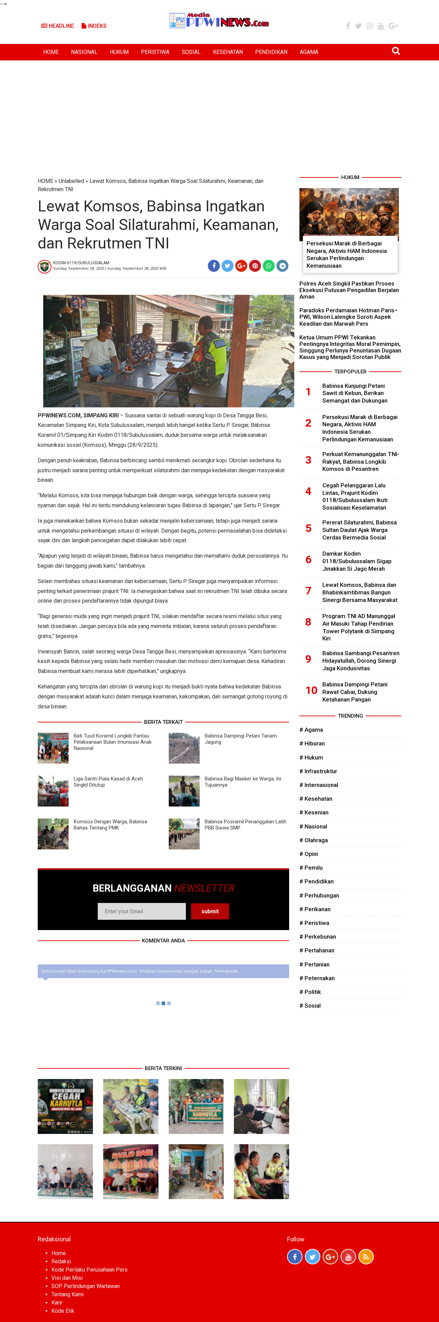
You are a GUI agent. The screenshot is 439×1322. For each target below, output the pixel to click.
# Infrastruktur (318, 771)
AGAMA (309, 52)
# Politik (310, 991)
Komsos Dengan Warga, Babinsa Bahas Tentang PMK (110, 825)
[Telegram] (282, 266)
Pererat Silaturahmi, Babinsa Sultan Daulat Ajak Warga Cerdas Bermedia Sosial (359, 530)
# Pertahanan (316, 950)
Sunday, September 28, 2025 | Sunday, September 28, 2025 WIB (109, 268)
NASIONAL (84, 52)
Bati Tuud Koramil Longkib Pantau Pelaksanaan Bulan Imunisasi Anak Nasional (113, 742)
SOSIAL (191, 52)
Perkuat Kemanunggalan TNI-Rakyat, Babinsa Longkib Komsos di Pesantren (360, 462)
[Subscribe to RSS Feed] (366, 1256)
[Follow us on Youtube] (348, 1256)
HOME (51, 52)
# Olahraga (313, 840)
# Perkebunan (317, 936)
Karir (56, 1302)
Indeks (96, 26)
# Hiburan (312, 743)
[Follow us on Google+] (330, 1256)
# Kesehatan (315, 798)
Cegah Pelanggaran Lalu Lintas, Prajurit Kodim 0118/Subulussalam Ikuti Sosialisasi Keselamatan (355, 496)
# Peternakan (317, 978)
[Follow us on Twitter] (312, 1256)
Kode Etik (62, 1311)
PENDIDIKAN (271, 52)
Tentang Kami (67, 1294)
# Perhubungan (319, 895)
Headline (60, 26)
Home (58, 1253)
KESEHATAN (228, 52)
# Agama (311, 729)
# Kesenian (314, 812)
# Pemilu (311, 867)
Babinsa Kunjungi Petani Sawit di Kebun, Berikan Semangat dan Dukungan (355, 393)
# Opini (308, 853)
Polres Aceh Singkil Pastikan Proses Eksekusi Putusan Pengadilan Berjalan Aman (349, 290)
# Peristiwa (314, 922)
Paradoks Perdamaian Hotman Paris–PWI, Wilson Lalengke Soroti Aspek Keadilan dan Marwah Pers (348, 317)
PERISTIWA (155, 52)
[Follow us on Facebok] (294, 1256)
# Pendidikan (316, 881)
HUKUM (119, 52)
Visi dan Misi (67, 1278)
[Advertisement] (219, 112)
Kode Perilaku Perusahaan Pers (89, 1269)
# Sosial (310, 1005)
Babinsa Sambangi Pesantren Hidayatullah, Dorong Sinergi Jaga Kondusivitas (361, 661)
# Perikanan (315, 909)
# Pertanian (314, 964)
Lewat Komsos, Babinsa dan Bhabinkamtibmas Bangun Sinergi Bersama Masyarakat (360, 592)
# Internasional (318, 784)
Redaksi (61, 1261)
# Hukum (311, 757)
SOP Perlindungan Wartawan (85, 1286)
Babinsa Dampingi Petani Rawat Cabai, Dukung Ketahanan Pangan (355, 692)
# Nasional (313, 826)
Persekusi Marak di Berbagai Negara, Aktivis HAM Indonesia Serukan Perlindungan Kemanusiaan (347, 254)
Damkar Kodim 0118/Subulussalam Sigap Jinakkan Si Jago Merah (357, 561)
